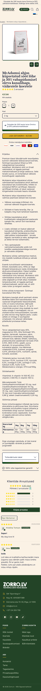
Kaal (3, 111)
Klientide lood (28, 636)
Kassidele (7, 640)
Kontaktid (7, 661)
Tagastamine (8, 669)
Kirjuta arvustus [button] (20, 510)
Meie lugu (26, 632)
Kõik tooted (8, 632)
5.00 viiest (26, 486)
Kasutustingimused (11, 677)
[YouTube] (17, 617)
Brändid (6, 647)
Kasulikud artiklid (29, 640)
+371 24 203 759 (13, 610)
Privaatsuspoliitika (10, 673)
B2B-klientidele (28, 643)
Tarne (5, 665)
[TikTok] (22, 617)
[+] (13, 105)
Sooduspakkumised (11, 643)
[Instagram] (11, 617)
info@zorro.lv (11, 606)
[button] (32, 9)
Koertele (6, 636)
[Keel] (35, 14)
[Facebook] (5, 617)
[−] (4, 105)
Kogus (4, 102)
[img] (6, 524)
